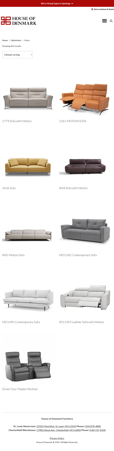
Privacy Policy (57, 438)
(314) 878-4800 (93, 426)
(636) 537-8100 (97, 430)
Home (5, 40)
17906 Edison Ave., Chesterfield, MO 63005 (58, 430)
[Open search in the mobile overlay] (111, 21)
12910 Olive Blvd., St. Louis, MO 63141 (56, 426)
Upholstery (16, 40)
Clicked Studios (87, 447)
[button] (104, 21)
